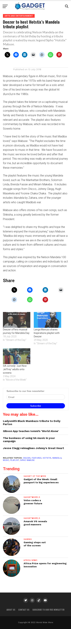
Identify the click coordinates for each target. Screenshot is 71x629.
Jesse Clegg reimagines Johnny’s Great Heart (33, 448)
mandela (57, 458)
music (6, 460)
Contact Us (23, 609)
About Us (11, 609)
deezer (27, 458)
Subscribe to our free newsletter (48, 609)
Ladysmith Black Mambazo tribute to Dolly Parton (31, 423)
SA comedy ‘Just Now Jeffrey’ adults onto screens (15, 369)
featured (37, 458)
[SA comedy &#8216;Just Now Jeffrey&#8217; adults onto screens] (16, 356)
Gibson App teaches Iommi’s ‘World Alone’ (31, 431)
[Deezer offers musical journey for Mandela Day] (16, 320)
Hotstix (47, 458)
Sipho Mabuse (27, 460)
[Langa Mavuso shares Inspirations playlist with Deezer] (47, 320)
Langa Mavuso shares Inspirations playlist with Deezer (47, 333)
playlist (14, 460)
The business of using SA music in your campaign (29, 440)
